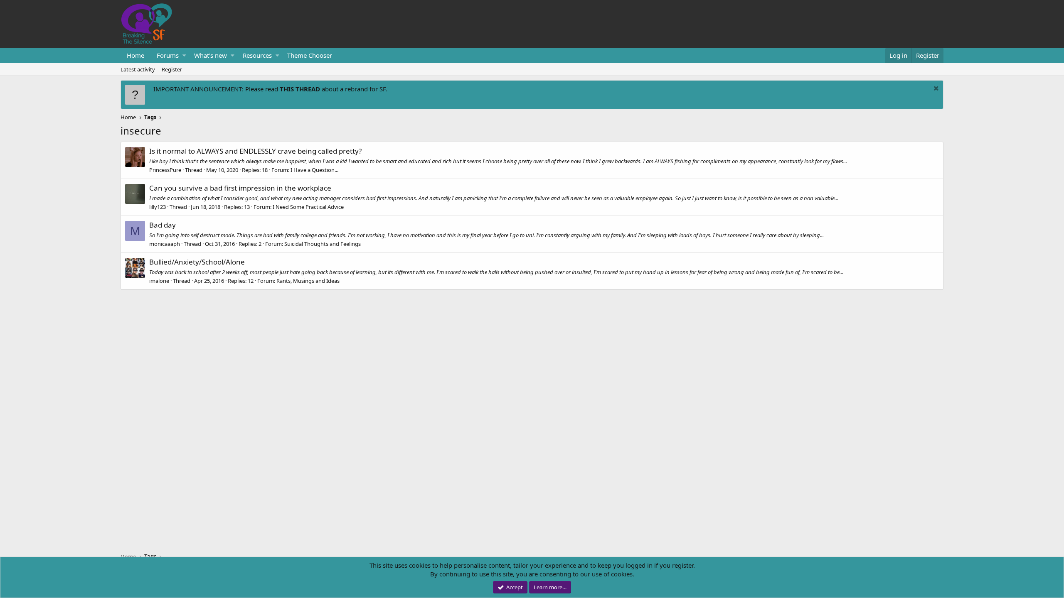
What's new (210, 55)
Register (172, 69)
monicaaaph (164, 244)
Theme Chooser (309, 55)
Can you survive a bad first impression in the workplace (240, 188)
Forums (168, 55)
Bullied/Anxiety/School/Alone (197, 262)
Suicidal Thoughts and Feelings (322, 244)
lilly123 (157, 207)
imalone (159, 280)
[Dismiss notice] (935, 89)
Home (135, 55)
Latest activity (138, 69)
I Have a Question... (314, 170)
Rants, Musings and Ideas (308, 280)
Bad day (162, 225)
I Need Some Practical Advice (308, 207)
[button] (184, 55)
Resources (257, 55)
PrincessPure (165, 170)
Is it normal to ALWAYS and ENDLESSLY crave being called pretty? (255, 151)
